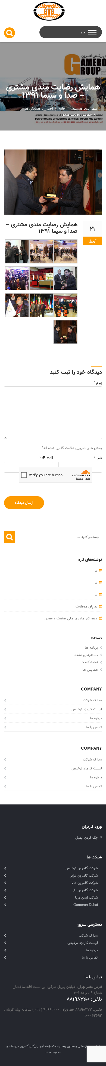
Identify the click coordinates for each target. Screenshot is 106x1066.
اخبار (49, 109)
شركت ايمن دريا (86, 897)
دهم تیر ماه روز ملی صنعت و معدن (71, 618)
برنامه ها (91, 648)
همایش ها (32, 109)
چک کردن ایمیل (86, 838)
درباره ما (96, 718)
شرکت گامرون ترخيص (82, 868)
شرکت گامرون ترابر (84, 876)
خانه (62, 109)
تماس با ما (94, 727)
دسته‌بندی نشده (86, 655)
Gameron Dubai (85, 905)
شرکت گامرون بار (85, 890)
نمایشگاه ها (89, 662)
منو (83, 32)
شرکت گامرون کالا (84, 883)
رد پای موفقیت (86, 606)
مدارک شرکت (92, 700)
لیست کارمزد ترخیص (86, 709)
